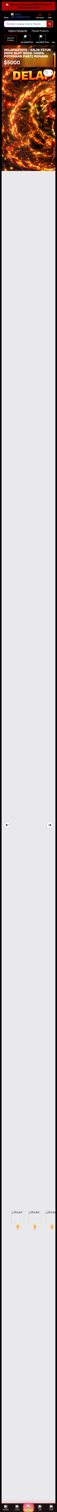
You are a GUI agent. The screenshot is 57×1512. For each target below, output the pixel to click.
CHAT (51, 1510)
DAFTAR (28, 1510)
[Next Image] (49, 825)
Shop (6, 17)
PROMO (6, 1510)
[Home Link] (22, 16)
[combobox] (25, 24)
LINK (40, 1510)
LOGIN (17, 1510)
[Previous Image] (7, 825)
